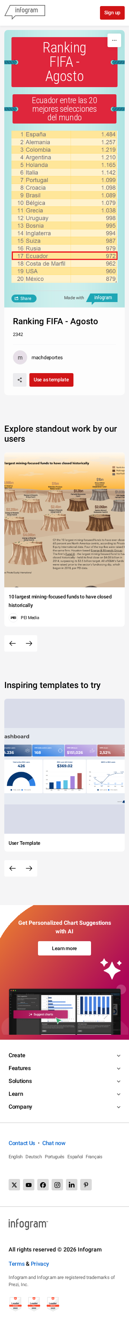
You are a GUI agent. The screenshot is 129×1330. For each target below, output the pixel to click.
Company (20, 1106)
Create (17, 1055)
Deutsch (33, 1156)
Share (25, 298)
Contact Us (22, 1143)
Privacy (40, 1263)
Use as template (51, 379)
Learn (16, 1093)
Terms (17, 1263)
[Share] (20, 380)
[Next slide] (29, 643)
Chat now (54, 1143)
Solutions (20, 1081)
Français (94, 1156)
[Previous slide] (12, 643)
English (16, 1156)
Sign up (112, 12)
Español (75, 1156)
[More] (114, 40)
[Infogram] (24, 13)
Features (20, 1068)
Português (54, 1156)
